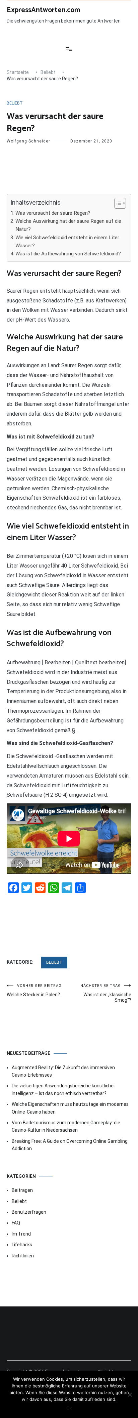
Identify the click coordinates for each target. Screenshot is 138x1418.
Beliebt (15, 103)
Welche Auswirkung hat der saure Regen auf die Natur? (68, 225)
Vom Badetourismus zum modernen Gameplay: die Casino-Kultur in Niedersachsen (66, 1126)
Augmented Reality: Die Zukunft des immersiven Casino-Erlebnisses (63, 1071)
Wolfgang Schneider (28, 141)
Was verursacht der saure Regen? (52, 213)
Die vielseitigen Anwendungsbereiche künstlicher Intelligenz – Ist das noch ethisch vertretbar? (63, 1089)
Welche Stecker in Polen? (34, 990)
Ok (69, 1408)
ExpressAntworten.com (43, 10)
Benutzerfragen (29, 1212)
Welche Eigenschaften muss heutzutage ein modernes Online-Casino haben (70, 1107)
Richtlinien (23, 1255)
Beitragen (22, 1190)
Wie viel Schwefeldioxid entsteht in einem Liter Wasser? (67, 242)
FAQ (16, 1222)
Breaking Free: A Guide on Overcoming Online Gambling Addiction (70, 1144)
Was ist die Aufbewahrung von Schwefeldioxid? (68, 254)
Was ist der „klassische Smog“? (105, 993)
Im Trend (21, 1234)
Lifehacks (22, 1244)
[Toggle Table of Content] (116, 203)
